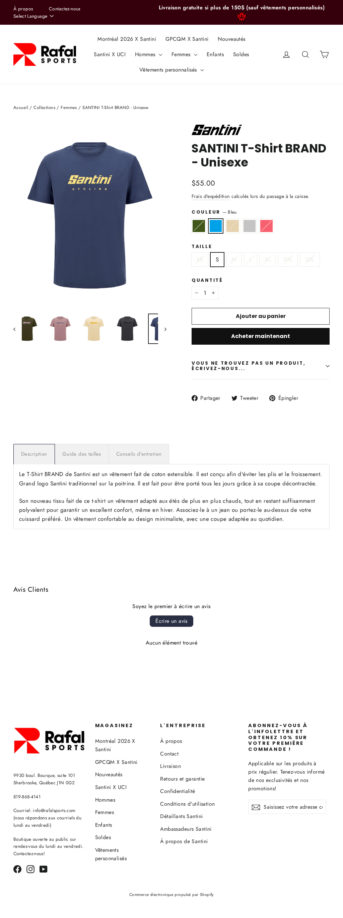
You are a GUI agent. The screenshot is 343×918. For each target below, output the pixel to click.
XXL (287, 259)
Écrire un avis (171, 621)
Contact (169, 754)
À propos (23, 8)
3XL (309, 259)
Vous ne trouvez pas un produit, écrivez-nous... (248, 366)
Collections (44, 107)
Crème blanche (232, 226)
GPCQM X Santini (186, 39)
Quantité (207, 280)
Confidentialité (177, 791)
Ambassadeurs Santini (186, 829)
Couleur (214, 212)
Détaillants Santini (181, 816)
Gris (250, 226)
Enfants (215, 54)
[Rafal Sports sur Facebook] (17, 868)
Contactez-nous (65, 8)
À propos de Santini (184, 841)
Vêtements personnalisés (169, 70)
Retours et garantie (182, 779)
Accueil (20, 107)
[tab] (34, 454)
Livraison (170, 766)
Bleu (216, 226)
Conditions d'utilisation (187, 804)
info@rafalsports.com (54, 810)
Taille (202, 246)
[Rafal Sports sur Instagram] (30, 868)
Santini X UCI (110, 54)
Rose (266, 226)
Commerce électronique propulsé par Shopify (171, 895)
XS (200, 259)
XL (268, 259)
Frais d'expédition (211, 196)
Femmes (182, 54)
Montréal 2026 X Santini (126, 39)
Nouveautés (231, 39)
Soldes (241, 54)
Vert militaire (199, 226)
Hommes (146, 54)
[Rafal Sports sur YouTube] (44, 868)
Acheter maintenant (260, 336)
